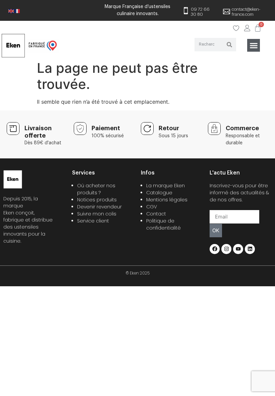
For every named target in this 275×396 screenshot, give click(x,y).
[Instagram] (226, 249)
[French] (17, 10)
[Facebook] (215, 249)
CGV (151, 206)
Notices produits (97, 199)
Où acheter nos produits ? (96, 189)
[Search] (229, 44)
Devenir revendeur (99, 206)
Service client (93, 220)
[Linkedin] (250, 249)
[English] (11, 10)
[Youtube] (238, 249)
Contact (156, 213)
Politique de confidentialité (163, 224)
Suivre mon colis (96, 213)
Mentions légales (166, 199)
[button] (253, 45)
